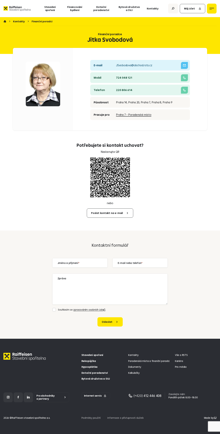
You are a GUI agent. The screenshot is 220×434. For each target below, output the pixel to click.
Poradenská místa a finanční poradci (148, 361)
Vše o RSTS (181, 355)
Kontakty (152, 8)
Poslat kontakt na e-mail (107, 213)
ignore (56, 329)
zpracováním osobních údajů (89, 309)
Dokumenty (134, 366)
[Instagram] (8, 397)
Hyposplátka (89, 366)
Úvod (4, 21)
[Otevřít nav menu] (212, 9)
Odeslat (107, 321)
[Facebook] (18, 397)
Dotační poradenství (101, 8)
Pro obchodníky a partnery (45, 397)
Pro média (180, 366)
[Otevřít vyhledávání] (173, 8)
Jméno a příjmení (68, 262)
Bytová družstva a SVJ (129, 8)
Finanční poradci (42, 21)
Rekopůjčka (88, 361)
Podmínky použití (91, 417)
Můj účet (189, 8)
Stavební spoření (50, 8)
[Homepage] (25, 359)
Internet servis (93, 395)
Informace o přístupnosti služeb (125, 417)
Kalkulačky (134, 372)
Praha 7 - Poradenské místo (133, 114)
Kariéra (179, 361)
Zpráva (62, 278)
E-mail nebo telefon (129, 262)
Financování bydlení (74, 8)
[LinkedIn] (28, 397)
